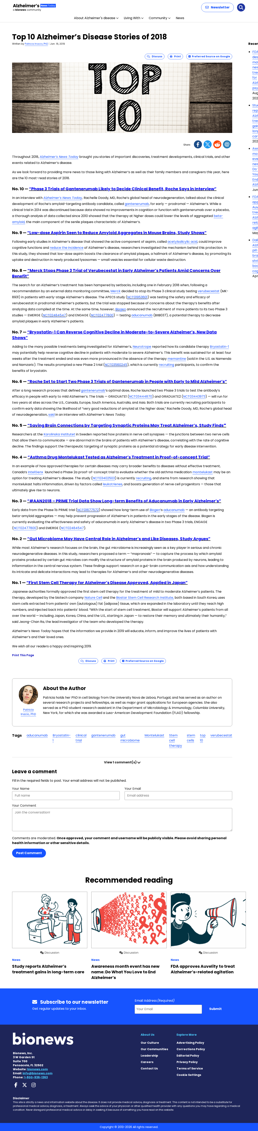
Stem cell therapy (175, 740)
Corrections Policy (191, 1049)
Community (158, 18)
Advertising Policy (190, 1043)
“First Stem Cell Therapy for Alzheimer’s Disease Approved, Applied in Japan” (107, 582)
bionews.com (37, 1069)
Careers (147, 1062)
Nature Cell (93, 597)
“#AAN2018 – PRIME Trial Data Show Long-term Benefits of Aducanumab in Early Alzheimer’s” (124, 501)
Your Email (133, 788)
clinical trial (81, 738)
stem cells (191, 738)
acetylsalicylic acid (182, 241)
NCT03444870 (140, 396)
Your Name (20, 788)
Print (176, 56)
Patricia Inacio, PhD (36, 43)
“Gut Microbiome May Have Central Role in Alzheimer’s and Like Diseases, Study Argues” (118, 539)
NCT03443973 (194, 396)
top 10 (203, 738)
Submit (215, 1009)
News (180, 18)
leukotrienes (112, 484)
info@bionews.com (37, 1073)
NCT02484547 (54, 315)
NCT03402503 (104, 478)
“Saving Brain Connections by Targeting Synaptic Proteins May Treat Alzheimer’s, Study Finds (125, 425)
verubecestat (209, 291)
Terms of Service (190, 1068)
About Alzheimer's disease (94, 18)
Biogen (120, 309)
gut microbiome (130, 738)
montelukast (202, 472)
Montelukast (154, 735)
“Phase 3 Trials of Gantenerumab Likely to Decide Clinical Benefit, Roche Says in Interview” (122, 189)
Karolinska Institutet (59, 434)
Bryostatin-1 (219, 346)
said (51, 414)
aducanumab (142, 315)
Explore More (187, 1035)
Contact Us (149, 1068)
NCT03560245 (116, 364)
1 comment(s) (120, 762)
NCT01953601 (137, 297)
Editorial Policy (188, 1056)
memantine (176, 358)
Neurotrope (142, 346)
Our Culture (150, 1043)
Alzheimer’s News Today (59, 156)
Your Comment (24, 805)
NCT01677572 (88, 510)
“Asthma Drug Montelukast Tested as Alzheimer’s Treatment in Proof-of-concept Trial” (119, 457)
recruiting (166, 364)
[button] (217, 7)
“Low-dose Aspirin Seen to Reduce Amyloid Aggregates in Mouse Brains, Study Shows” (117, 232)
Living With (132, 18)
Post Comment (29, 853)
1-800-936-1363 (36, 1077)
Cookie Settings (189, 1075)
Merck (115, 291)
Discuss (156, 56)
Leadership (149, 1056)
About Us (147, 1035)
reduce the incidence (66, 247)
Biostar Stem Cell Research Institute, (145, 597)
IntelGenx (35, 472)
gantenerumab (137, 204)
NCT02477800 (102, 315)
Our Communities (154, 1049)
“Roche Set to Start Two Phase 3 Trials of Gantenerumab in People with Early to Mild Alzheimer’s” (127, 381)
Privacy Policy (187, 1062)
